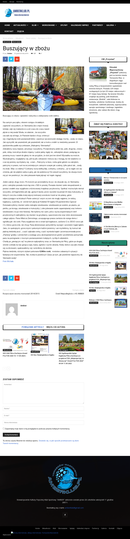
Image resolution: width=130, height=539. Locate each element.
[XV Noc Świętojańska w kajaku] (121, 291)
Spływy (63, 25)
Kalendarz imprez (80, 25)
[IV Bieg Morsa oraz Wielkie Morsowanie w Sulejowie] (95, 205)
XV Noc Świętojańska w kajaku (99, 288)
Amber (9, 53)
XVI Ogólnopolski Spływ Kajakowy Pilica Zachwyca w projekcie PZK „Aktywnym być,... (100, 277)
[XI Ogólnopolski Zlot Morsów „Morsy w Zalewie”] (95, 193)
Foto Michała (8, 261)
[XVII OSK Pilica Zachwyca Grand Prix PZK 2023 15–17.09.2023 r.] (15, 342)
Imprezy (92, 290)
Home (5, 2)
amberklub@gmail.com (74, 508)
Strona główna (8, 38)
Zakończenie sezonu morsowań (115, 214)
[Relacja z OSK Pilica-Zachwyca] (121, 303)
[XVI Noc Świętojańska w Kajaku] (43, 343)
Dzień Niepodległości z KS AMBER (70, 294)
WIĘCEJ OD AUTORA (55, 327)
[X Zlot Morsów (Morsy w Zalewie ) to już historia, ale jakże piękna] (95, 229)
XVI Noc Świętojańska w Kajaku (42, 355)
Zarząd (11, 2)
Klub (34, 25)
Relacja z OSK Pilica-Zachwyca (100, 300)
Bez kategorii (64, 350)
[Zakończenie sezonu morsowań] (95, 217)
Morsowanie (48, 25)
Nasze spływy (31, 38)
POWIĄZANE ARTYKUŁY (33, 327)
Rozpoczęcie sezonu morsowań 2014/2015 (21, 294)
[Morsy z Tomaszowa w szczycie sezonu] (95, 181)
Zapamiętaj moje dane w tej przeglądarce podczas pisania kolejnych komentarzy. (37, 429)
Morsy (107, 217)
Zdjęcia (20, 31)
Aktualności (19, 25)
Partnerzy (20, 2)
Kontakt (9, 31)
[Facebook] (65, 514)
